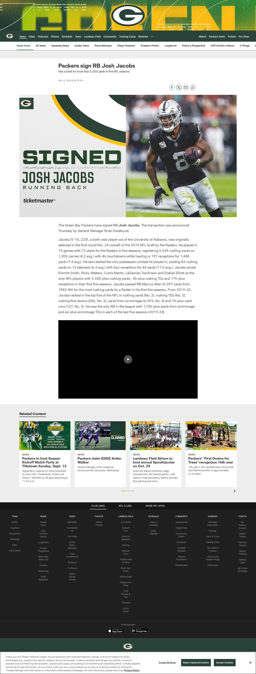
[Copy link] (193, 88)
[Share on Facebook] (172, 89)
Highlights (72, 522)
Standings (15, 539)
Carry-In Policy (213, 536)
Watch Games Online (72, 577)
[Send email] (186, 89)
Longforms (43, 542)
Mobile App (43, 571)
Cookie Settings (167, 662)
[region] (128, 663)
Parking (125, 545)
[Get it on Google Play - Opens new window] (139, 632)
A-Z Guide (126, 522)
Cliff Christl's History (43, 534)
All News (43, 565)
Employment (126, 576)
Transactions (15, 533)
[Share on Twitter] (179, 89)
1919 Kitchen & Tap (125, 594)
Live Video (72, 536)
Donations (181, 542)
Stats (14, 545)
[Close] (250, 663)
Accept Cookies (224, 662)
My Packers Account (242, 525)
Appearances (182, 522)
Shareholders (181, 565)
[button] (128, 359)
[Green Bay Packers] (128, 647)
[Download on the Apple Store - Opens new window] (115, 631)
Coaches (15, 528)
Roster (15, 522)
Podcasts (72, 562)
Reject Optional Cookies (196, 662)
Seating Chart (212, 542)
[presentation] (235, 491)
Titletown (125, 602)
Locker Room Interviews (72, 545)
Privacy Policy (131, 670)
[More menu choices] (152, 36)
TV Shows (72, 568)
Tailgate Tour (181, 528)
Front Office (14, 550)
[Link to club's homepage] (10, 36)
